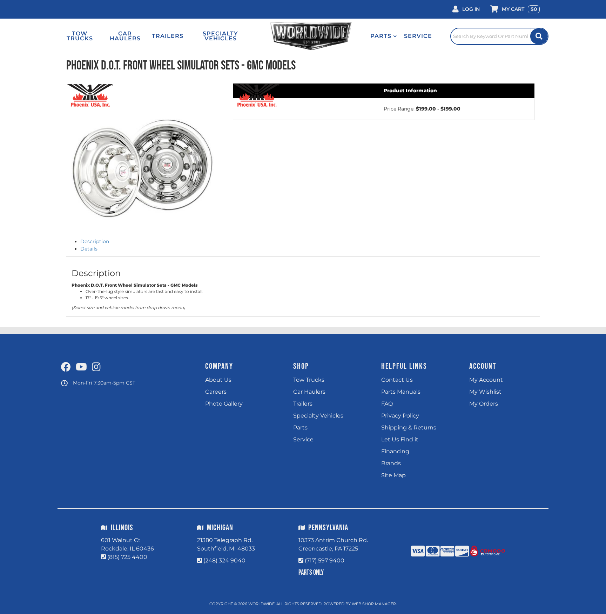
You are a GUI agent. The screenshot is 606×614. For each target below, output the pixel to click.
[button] (383, 36)
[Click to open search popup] (499, 36)
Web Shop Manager (374, 603)
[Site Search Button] (539, 36)
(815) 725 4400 (127, 557)
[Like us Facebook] (66, 367)
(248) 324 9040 (224, 560)
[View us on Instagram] (96, 367)
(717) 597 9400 (324, 560)
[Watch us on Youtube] (81, 367)
